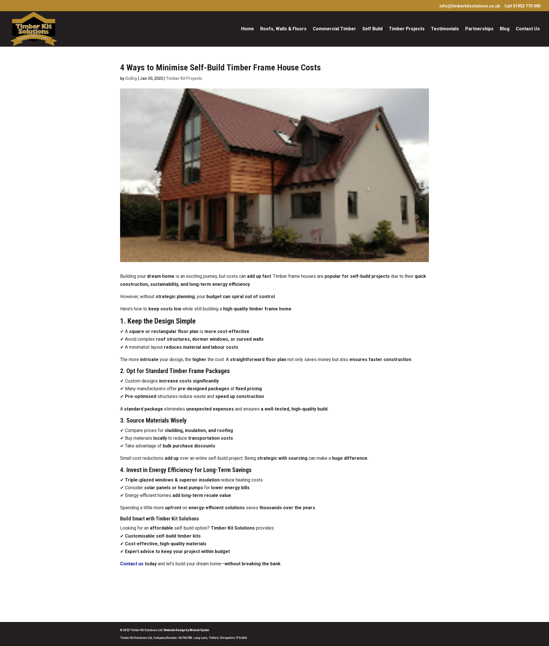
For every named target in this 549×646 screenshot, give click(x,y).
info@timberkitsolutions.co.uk (469, 7)
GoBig (131, 78)
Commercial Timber (334, 29)
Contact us (132, 563)
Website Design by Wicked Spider (186, 630)
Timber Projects (407, 29)
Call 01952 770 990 (522, 7)
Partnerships (479, 29)
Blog (505, 29)
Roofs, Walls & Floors (283, 29)
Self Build (372, 29)
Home (247, 29)
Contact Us (528, 29)
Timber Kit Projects (184, 78)
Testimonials (445, 29)
